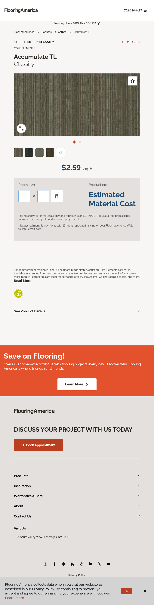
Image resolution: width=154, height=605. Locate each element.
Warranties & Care (28, 496)
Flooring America (24, 31)
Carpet (62, 31)
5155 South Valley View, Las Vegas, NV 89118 (41, 537)
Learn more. (15, 598)
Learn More (74, 384)
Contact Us (22, 516)
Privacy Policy (76, 575)
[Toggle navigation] (145, 10)
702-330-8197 (133, 10)
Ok (126, 591)
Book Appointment (41, 445)
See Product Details (29, 311)
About (18, 506)
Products (46, 31)
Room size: (26, 185)
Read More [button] (22, 281)
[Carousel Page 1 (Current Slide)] (74, 142)
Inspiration (22, 486)
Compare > (131, 42)
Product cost (99, 185)
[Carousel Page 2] (80, 142)
